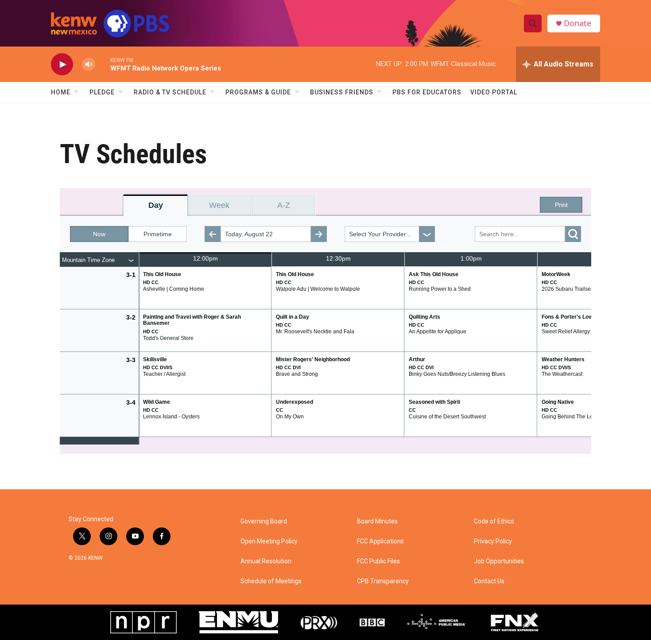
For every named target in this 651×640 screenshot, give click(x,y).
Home (60, 92)
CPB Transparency (383, 581)
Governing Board (263, 521)
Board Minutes (377, 521)
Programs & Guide (258, 92)
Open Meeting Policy (269, 541)
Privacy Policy (493, 541)
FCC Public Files (378, 561)
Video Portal (493, 92)
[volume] (88, 64)
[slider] (102, 64)
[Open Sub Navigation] (77, 92)
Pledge (102, 92)
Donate (577, 23)
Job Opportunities (499, 561)
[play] (62, 64)
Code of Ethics (494, 521)
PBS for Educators (426, 92)
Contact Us (489, 581)
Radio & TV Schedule (170, 92)
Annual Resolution (265, 561)
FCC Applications (380, 541)
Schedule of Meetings (271, 581)
